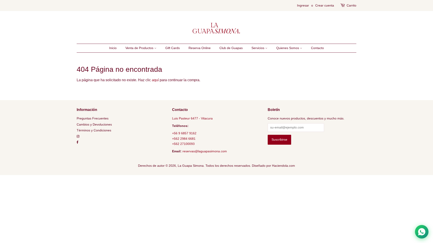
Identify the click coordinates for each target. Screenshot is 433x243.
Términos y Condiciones (94, 130)
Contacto (317, 48)
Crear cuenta (324, 5)
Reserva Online (200, 48)
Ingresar (303, 5)
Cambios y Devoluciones (94, 124)
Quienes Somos (288, 48)
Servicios (258, 48)
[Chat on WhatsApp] (421, 231)
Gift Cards (172, 48)
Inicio (113, 48)
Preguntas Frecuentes (92, 118)
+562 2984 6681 (184, 138)
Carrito (351, 5)
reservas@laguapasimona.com (204, 151)
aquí (155, 80)
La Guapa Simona (191, 165)
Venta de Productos (139, 48)
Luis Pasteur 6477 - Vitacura (192, 118)
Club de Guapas (231, 48)
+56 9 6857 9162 (184, 133)
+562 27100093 (183, 144)
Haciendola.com (283, 165)
